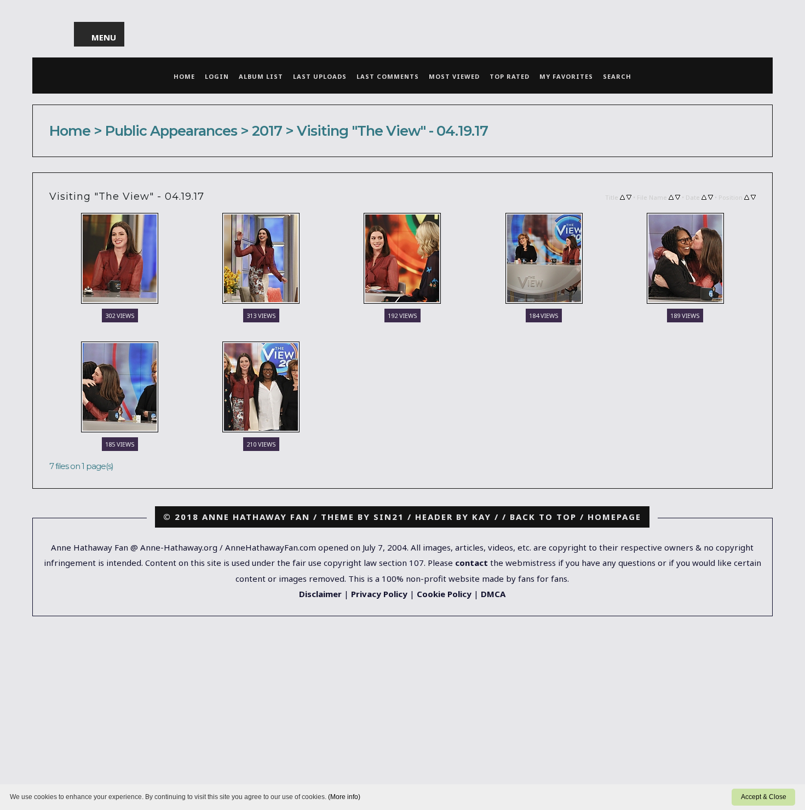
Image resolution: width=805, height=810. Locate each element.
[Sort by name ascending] (671, 196)
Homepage (614, 516)
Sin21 (388, 516)
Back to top (543, 516)
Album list (261, 76)
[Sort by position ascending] (746, 196)
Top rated (510, 76)
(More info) (344, 797)
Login (217, 76)
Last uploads (320, 76)
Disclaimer (320, 593)
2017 (267, 130)
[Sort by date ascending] (704, 196)
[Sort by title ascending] (622, 196)
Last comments (388, 76)
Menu (104, 37)
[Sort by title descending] (628, 196)
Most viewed (454, 76)
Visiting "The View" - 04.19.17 (392, 130)
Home (184, 76)
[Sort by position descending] (753, 196)
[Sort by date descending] (710, 196)
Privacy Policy (379, 593)
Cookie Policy (444, 593)
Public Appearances (171, 130)
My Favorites (566, 76)
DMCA (493, 593)
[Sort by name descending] (677, 196)
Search (617, 76)
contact (471, 562)
